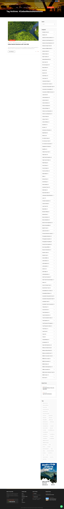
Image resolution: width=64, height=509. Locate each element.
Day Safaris (44, 124)
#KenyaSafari (44, 417)
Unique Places (45, 459)
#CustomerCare (45, 407)
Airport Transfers (45, 56)
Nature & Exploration (45, 219)
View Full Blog (11, 51)
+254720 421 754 (41, 1)
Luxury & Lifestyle (45, 203)
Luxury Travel (44, 206)
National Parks (44, 214)
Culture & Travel (44, 119)
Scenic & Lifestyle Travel (46, 285)
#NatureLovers (51, 419)
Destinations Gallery (27, 7)
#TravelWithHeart (51, 438)
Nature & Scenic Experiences (46, 222)
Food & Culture (44, 165)
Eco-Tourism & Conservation (46, 143)
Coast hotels (44, 78)
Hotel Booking (44, 181)
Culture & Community (45, 105)
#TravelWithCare (45, 438)
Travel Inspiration (45, 320)
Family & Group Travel (45, 151)
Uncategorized (44, 342)
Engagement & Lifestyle (46, 146)
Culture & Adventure (45, 102)
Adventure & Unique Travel (46, 45)
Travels (43, 334)
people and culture (45, 230)
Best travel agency (45, 64)
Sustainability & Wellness (46, 293)
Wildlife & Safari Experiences (46, 366)
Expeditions (44, 149)
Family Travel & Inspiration (46, 157)
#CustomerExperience (46, 409)
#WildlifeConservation (46, 440)
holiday (52, 448)
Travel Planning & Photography (47, 323)
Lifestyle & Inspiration (45, 200)
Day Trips (43, 127)
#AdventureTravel (45, 403)
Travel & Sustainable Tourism (47, 317)
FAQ (39, 7)
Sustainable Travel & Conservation (47, 304)
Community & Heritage (45, 81)
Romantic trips (44, 255)
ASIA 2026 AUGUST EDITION (50, 494)
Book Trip (43, 70)
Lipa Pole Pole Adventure (47, 393)
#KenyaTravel (50, 417)
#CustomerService (45, 411)
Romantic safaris (45, 252)
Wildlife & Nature (45, 364)
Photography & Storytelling (46, 241)
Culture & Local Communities (46, 111)
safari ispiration (44, 266)
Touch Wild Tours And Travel (17, 42)
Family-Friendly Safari (46, 448)
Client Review (44, 75)
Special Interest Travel (45, 287)
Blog (36, 7)
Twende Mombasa (45, 339)
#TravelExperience (45, 436)
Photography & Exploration (46, 236)
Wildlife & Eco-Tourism (45, 358)
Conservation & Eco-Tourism (46, 83)
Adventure (44, 34)
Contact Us (43, 7)
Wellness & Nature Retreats (46, 350)
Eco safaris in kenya (45, 138)
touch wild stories (45, 309)
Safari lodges (44, 271)
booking (50, 444)
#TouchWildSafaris (45, 432)
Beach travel (44, 62)
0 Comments (24, 42)
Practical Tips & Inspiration (46, 244)
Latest (43, 198)
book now (44, 446)
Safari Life (44, 268)
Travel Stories (44, 328)
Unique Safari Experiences (46, 345)
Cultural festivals (45, 100)
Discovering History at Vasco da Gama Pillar (48, 388)
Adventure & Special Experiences (47, 43)
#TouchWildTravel (52, 434)
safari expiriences (45, 263)
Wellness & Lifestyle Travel (46, 347)
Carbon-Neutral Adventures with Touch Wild (18, 44)
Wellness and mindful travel (46, 353)
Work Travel (44, 377)
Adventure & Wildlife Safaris (46, 48)
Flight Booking (44, 162)
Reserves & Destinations (46, 249)
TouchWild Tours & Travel (11, 4)
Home (17, 7)
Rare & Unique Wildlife (45, 247)
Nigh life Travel (44, 228)
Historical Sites (44, 179)
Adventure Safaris (45, 51)
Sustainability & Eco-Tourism (46, 290)
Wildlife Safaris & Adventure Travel (47, 372)
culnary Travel (44, 94)
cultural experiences (45, 97)
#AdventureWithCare (46, 405)
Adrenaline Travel (45, 32)
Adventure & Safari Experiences (47, 40)
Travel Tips (44, 331)
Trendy (43, 336)
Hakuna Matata (44, 173)
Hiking (43, 176)
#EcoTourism (44, 415)
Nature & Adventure (45, 217)
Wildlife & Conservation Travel (47, 355)
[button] (61, 506)
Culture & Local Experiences (46, 113)
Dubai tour (44, 135)
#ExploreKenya (50, 415)
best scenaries (45, 444)
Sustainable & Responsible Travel (47, 296)
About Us (20, 7)
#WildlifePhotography (46, 442)
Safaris (43, 282)
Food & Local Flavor (45, 170)
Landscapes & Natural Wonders (47, 195)
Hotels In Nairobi (44, 184)
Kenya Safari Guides (45, 192)
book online (49, 446)
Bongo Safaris (44, 67)
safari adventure (45, 260)
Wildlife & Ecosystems (45, 361)
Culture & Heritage (45, 108)
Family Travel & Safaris (46, 160)
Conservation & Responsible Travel (47, 86)
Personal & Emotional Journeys (47, 233)
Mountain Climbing (45, 211)
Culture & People (45, 116)
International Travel (45, 187)
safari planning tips (45, 274)
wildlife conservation (45, 369)
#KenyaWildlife (45, 419)
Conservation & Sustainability (47, 89)
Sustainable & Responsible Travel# (47, 298)
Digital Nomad (44, 132)
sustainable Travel (12, 40)
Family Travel (44, 154)
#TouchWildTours (45, 434)
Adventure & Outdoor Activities (47, 37)
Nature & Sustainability (46, 225)
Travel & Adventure (45, 312)
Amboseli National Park (46, 59)
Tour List (32, 7)
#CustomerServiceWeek (46, 413)
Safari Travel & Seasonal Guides (47, 279)
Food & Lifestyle (44, 168)
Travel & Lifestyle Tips (45, 315)
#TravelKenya (52, 436)
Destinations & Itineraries (46, 130)
